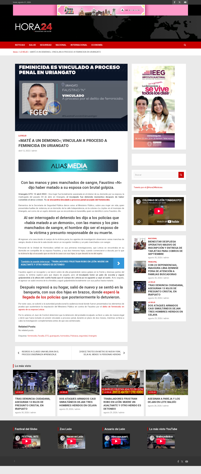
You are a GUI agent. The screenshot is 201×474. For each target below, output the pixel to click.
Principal (152, 262)
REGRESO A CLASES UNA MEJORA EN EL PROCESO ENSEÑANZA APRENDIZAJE (40, 353)
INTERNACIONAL (79, 45)
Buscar (181, 175)
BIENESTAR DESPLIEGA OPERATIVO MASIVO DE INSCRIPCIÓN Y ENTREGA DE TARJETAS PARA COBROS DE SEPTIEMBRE (165, 248)
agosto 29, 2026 (155, 318)
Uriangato (92, 336)
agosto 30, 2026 (155, 257)
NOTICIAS (20, 45)
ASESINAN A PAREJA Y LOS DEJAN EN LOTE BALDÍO (164, 400)
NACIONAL (61, 45)
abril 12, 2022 (24, 151)
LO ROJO (22, 136)
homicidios (65, 336)
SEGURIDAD (46, 45)
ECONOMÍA (97, 45)
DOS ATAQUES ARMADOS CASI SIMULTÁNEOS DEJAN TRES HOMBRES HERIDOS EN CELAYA (165, 310)
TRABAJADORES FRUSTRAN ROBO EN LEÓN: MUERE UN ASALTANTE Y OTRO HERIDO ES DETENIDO (122, 403)
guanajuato (54, 336)
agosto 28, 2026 (155, 406)
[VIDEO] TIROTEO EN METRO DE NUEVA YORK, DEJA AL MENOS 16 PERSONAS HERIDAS (100, 353)
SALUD (32, 45)
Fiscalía (41, 336)
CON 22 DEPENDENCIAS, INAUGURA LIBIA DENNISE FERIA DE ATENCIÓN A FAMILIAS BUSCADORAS (163, 269)
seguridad (83, 336)
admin (34, 151)
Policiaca (74, 336)
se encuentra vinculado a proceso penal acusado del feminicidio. (78, 200)
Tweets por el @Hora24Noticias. (148, 187)
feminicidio (32, 336)
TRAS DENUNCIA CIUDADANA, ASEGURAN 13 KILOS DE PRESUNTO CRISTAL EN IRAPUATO (165, 290)
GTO (47, 336)
